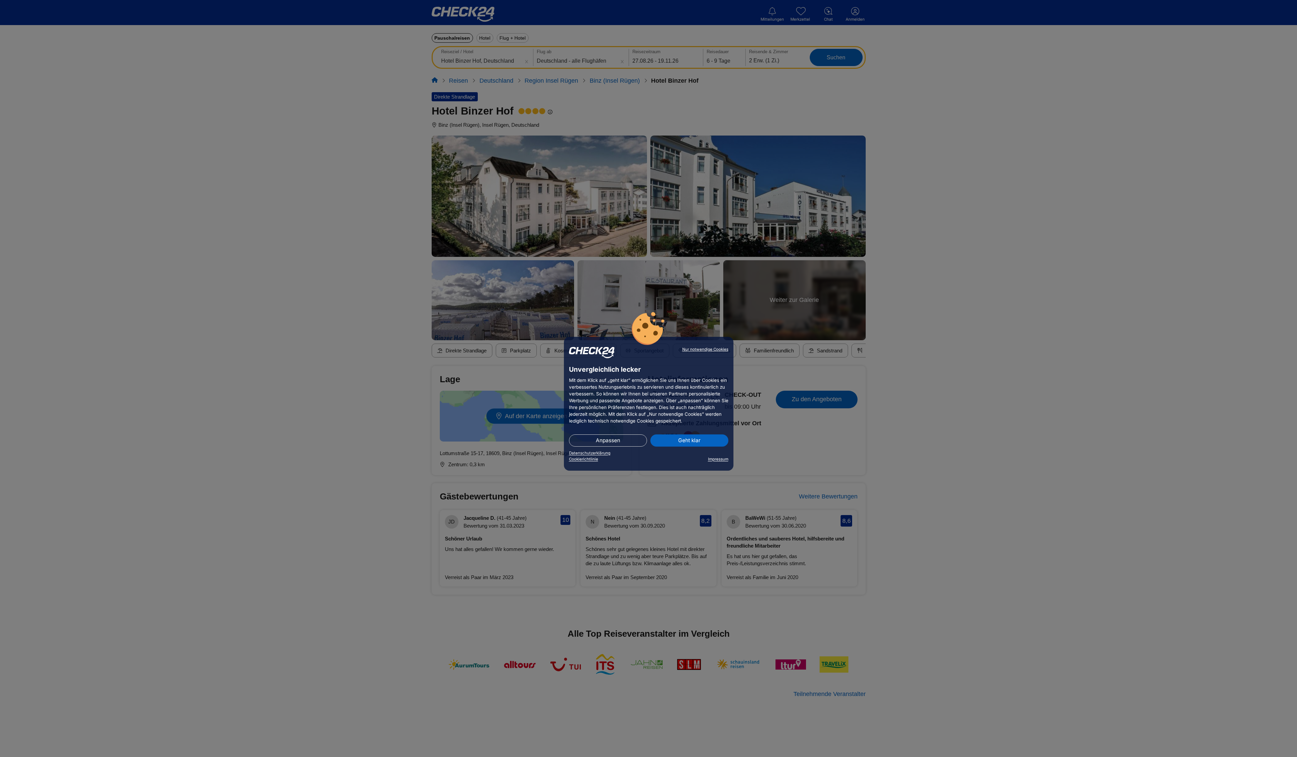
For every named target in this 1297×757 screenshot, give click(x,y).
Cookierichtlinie (583, 459)
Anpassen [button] (608, 440)
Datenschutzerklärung (589, 453)
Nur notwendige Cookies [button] (705, 349)
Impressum (718, 459)
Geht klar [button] (689, 440)
